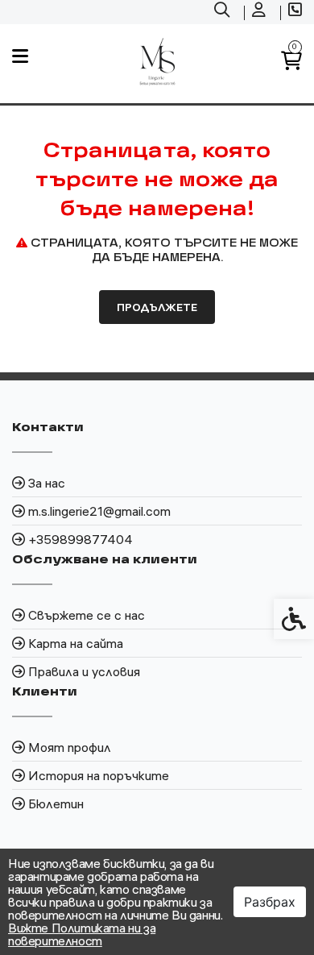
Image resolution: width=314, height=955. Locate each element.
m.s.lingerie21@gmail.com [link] (99, 511)
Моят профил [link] (69, 747)
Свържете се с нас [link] (86, 615)
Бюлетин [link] (56, 803)
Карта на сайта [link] (75, 643)
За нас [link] (46, 483)
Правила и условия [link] (84, 671)
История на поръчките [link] (98, 775)
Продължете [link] (157, 307)
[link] (223, 12)
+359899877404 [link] (80, 539)
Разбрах (269, 902)
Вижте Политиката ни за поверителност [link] (81, 934)
